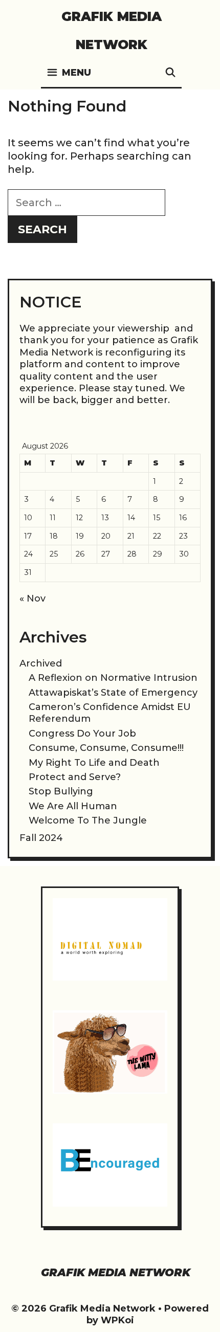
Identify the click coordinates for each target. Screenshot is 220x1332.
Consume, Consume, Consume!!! (106, 747)
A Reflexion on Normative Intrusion (113, 677)
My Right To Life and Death (94, 762)
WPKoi (117, 1320)
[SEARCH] (171, 73)
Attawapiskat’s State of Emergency (113, 692)
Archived (40, 663)
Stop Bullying (61, 791)
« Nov (32, 598)
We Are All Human (73, 806)
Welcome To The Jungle (88, 820)
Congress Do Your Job (82, 733)
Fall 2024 (41, 837)
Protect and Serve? (75, 777)
